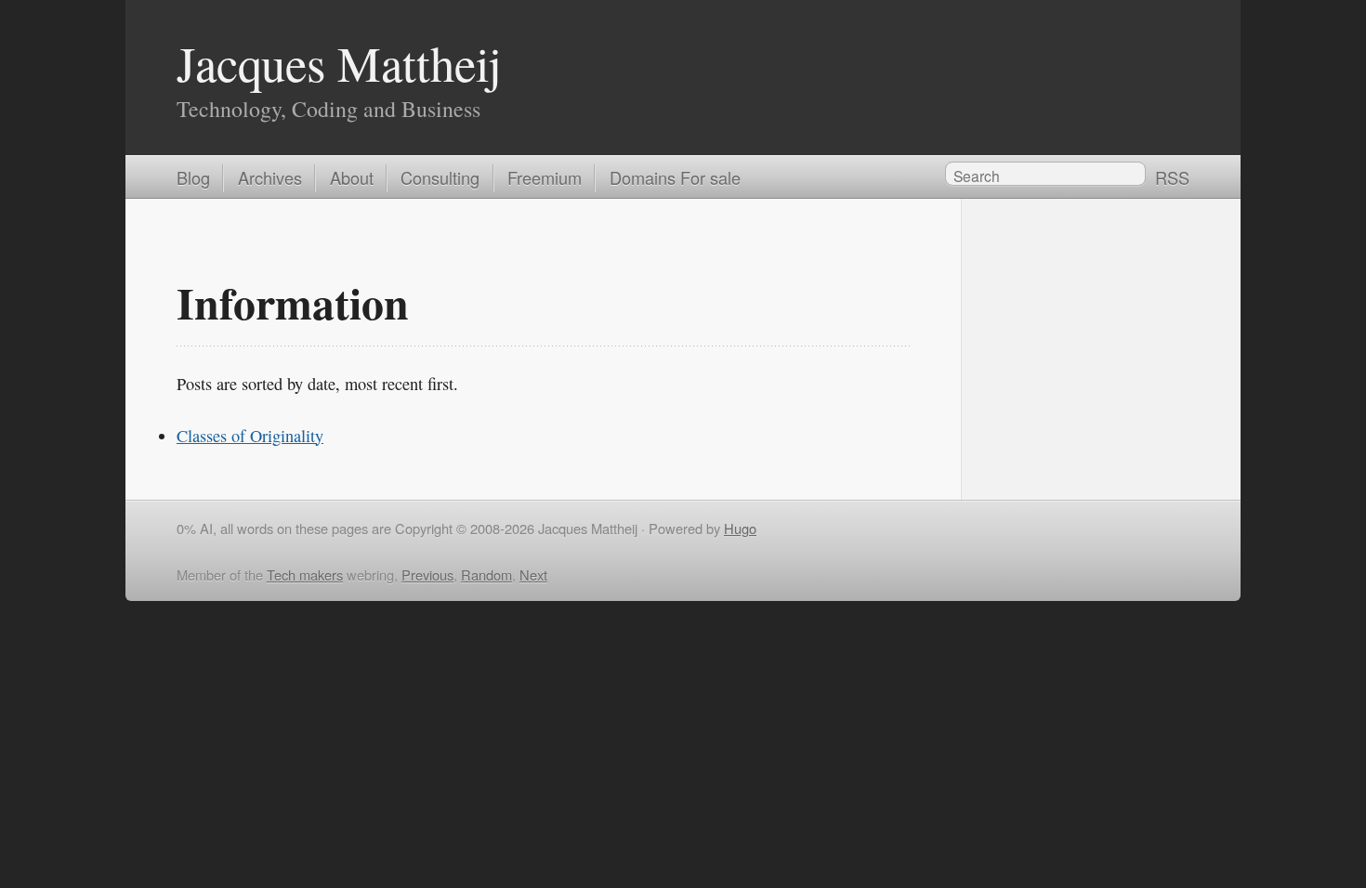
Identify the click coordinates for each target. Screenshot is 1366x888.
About (352, 177)
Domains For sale (675, 177)
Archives (270, 177)
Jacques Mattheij (339, 63)
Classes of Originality (250, 435)
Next (533, 574)
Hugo (740, 528)
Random (486, 574)
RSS (1172, 177)
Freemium (544, 177)
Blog (193, 177)
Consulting (440, 177)
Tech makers (305, 574)
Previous (427, 574)
